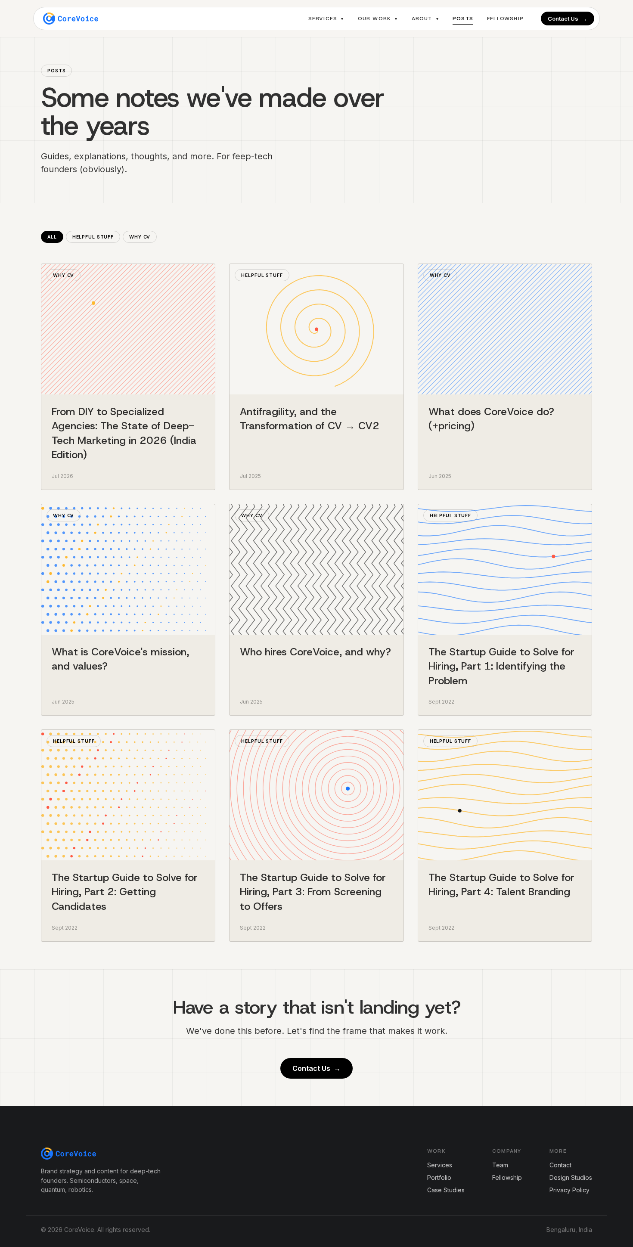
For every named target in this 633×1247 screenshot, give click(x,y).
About (425, 18)
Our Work (378, 18)
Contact (560, 1165)
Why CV (139, 237)
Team (500, 1165)
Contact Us (567, 18)
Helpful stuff (93, 237)
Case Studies (446, 1190)
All (52, 237)
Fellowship (505, 18)
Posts (463, 18)
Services (326, 18)
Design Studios (570, 1177)
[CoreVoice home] (70, 18)
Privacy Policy (569, 1190)
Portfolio (439, 1177)
